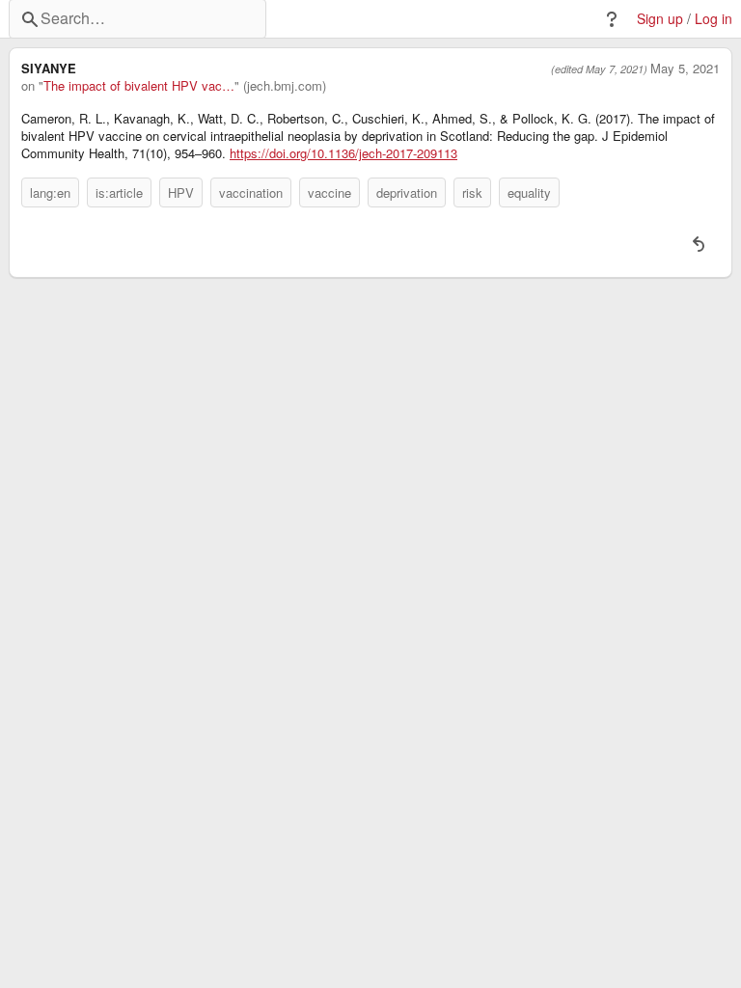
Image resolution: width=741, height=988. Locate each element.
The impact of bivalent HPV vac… (138, 86)
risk (472, 192)
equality (529, 192)
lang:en (50, 192)
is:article (119, 192)
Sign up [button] (660, 19)
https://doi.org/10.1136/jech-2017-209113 (343, 153)
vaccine (329, 192)
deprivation (406, 192)
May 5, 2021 (685, 68)
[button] (611, 19)
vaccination (251, 192)
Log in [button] (713, 19)
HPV (181, 192)
